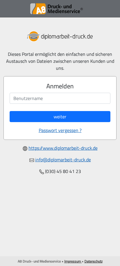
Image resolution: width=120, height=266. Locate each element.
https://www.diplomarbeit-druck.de (63, 147)
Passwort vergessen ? (60, 130)
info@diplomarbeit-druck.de (63, 159)
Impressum (73, 261)
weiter (60, 116)
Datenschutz (93, 261)
